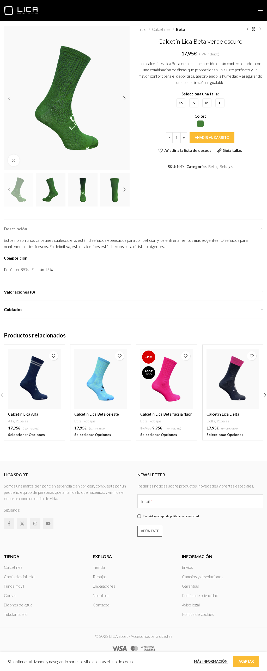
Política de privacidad (200, 595)
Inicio (142, 29)
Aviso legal (191, 605)
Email (146, 501)
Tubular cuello (16, 614)
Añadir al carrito (212, 137)
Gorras (10, 595)
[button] (9, 98)
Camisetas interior (20, 576)
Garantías (190, 586)
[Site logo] (21, 10)
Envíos (187, 567)
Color (199, 116)
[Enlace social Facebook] (9, 523)
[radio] (180, 102)
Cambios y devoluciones (202, 576)
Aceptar (246, 661)
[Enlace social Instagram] (35, 523)
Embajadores (104, 586)
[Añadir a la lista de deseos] (53, 355)
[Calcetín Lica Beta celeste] (100, 379)
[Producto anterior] (247, 29)
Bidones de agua (18, 605)
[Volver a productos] (254, 29)
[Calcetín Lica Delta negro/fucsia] (233, 379)
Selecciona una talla (199, 93)
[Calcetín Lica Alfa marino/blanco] (34, 379)
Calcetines (161, 29)
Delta (211, 421)
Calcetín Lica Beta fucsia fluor (166, 414)
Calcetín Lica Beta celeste (96, 414)
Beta (180, 29)
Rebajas (226, 166)
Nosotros (101, 595)
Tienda (99, 567)
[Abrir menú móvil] (260, 10)
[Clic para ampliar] (14, 160)
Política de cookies (198, 614)
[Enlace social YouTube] (48, 523)
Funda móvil (14, 586)
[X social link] (22, 523)
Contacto (101, 605)
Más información (211, 661)
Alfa (11, 421)
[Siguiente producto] (260, 29)
